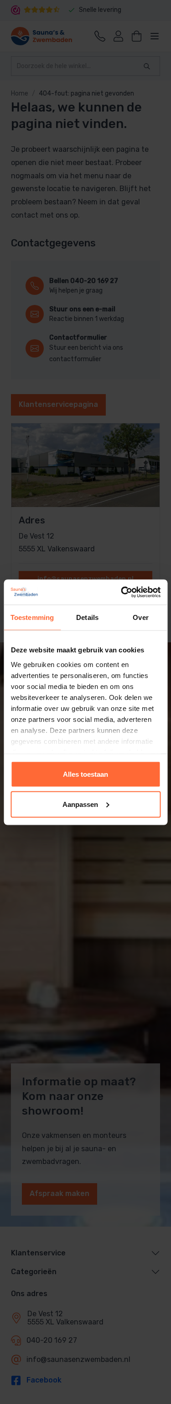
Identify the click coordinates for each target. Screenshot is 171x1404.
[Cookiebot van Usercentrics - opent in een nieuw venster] (122, 592)
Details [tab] (87, 617)
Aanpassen (80, 804)
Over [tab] (140, 617)
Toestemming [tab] (32, 617)
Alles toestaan (85, 774)
